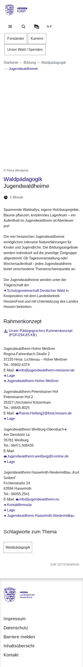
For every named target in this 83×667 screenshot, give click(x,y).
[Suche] (23, 26)
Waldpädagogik (18, 547)
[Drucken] (65, 197)
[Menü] (10, 26)
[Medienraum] (37, 26)
